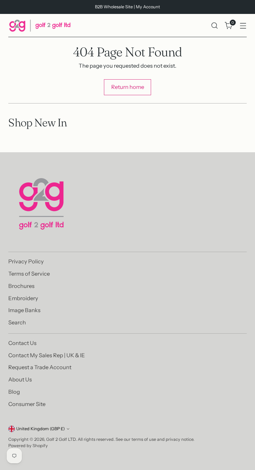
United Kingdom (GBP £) (40, 428)
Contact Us (22, 343)
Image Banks (24, 310)
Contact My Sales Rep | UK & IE (46, 355)
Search (17, 322)
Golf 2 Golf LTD (61, 439)
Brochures (21, 286)
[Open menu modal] (243, 26)
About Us (20, 379)
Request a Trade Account (39, 367)
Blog (14, 391)
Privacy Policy (26, 261)
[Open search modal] (214, 26)
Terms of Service (29, 273)
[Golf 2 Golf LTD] (39, 25)
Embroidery (23, 298)
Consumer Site (26, 404)
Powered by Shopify (28, 445)
